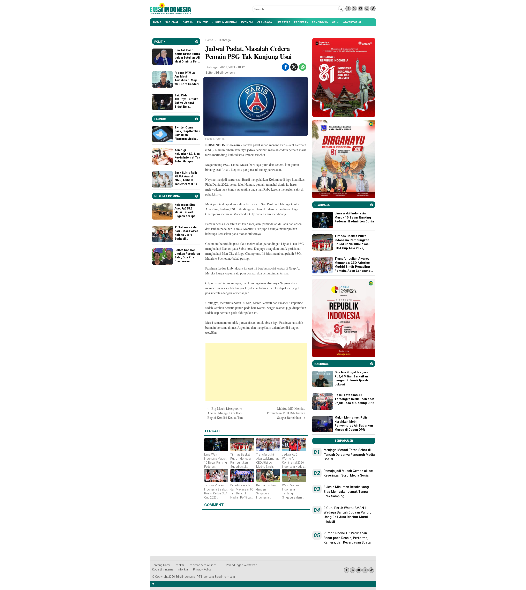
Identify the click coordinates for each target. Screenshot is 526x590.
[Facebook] (348, 8)
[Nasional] (371, 364)
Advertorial (352, 22)
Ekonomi (247, 22)
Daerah (187, 22)
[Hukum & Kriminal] (196, 196)
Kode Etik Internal (163, 569)
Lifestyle (283, 22)
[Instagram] (366, 8)
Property (301, 22)
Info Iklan (183, 569)
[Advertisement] (256, 372)
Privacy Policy (202, 569)
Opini (335, 22)
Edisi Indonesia (225, 72)
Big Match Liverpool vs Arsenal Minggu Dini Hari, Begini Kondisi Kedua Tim (225, 413)
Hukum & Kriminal (224, 22)
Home (157, 22)
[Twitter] (354, 8)
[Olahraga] (371, 205)
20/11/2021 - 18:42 (232, 67)
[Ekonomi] (196, 119)
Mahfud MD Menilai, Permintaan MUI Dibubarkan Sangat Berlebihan (286, 413)
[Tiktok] (373, 8)
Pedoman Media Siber (202, 565)
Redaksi (179, 565)
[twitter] (294, 67)
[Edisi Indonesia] (170, 13)
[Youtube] (360, 8)
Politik (202, 22)
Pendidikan (320, 22)
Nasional (172, 22)
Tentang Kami (161, 565)
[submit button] (341, 9)
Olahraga (264, 22)
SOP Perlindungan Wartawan (238, 565)
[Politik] (196, 42)
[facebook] (285, 67)
